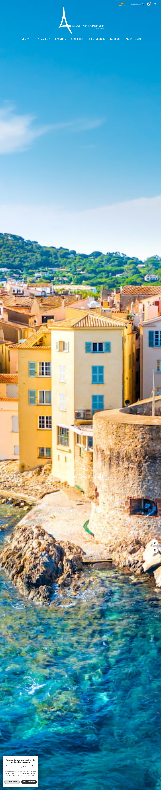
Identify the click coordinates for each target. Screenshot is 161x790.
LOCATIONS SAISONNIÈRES (69, 39)
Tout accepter (29, 782)
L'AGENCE (115, 39)
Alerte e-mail (134, 39)
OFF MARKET (43, 39)
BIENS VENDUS (97, 39)
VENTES (26, 39)
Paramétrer (12, 782)
